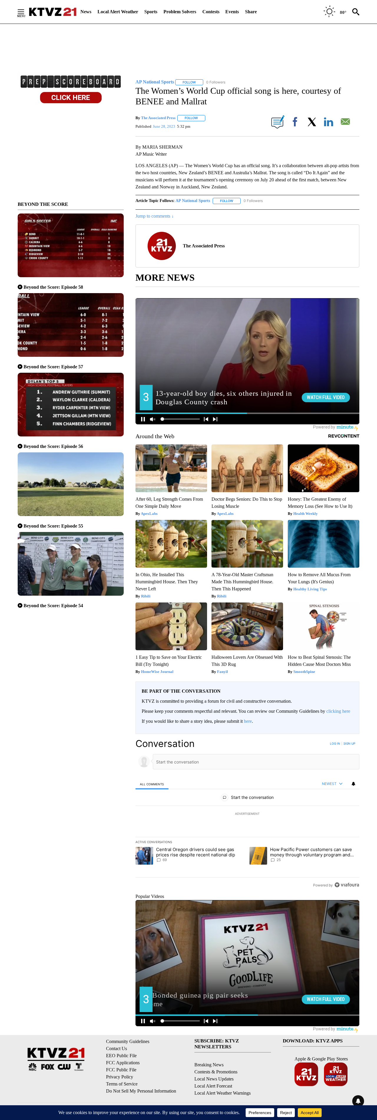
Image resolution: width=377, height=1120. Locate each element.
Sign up (349, 743)
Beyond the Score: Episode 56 (53, 446)
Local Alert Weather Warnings (222, 1093)
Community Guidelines (127, 1041)
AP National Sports (193, 200)
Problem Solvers (179, 11)
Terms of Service (122, 1083)
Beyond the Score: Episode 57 (53, 366)
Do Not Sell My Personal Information (141, 1090)
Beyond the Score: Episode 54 (53, 605)
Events (232, 11)
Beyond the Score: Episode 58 (53, 287)
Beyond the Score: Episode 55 (53, 525)
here (248, 721)
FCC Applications (123, 1062)
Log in (335, 743)
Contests (210, 11)
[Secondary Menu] (25, 11)
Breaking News (209, 1064)
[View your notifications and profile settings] (353, 784)
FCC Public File (121, 1069)
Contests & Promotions (215, 1071)
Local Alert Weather (117, 11)
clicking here (338, 711)
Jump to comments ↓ (154, 216)
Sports (150, 11)
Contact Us (116, 1048)
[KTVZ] (52, 12)
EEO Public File (121, 1055)
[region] (247, 814)
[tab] (151, 784)
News (85, 11)
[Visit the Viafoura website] (346, 884)
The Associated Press (158, 118)
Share (251, 11)
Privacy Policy (119, 1076)
